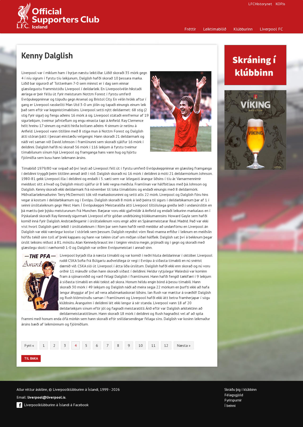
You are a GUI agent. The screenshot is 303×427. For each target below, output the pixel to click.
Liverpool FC (271, 29)
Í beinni (230, 405)
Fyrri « (29, 345)
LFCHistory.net (260, 3)
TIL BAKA (31, 358)
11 (153, 345)
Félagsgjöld (233, 394)
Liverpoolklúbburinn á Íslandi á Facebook (56, 404)
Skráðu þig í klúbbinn (240, 389)
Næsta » (184, 345)
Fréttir (190, 29)
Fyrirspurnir (233, 400)
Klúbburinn (243, 29)
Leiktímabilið (214, 29)
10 (140, 345)
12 (166, 345)
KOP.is (280, 3)
